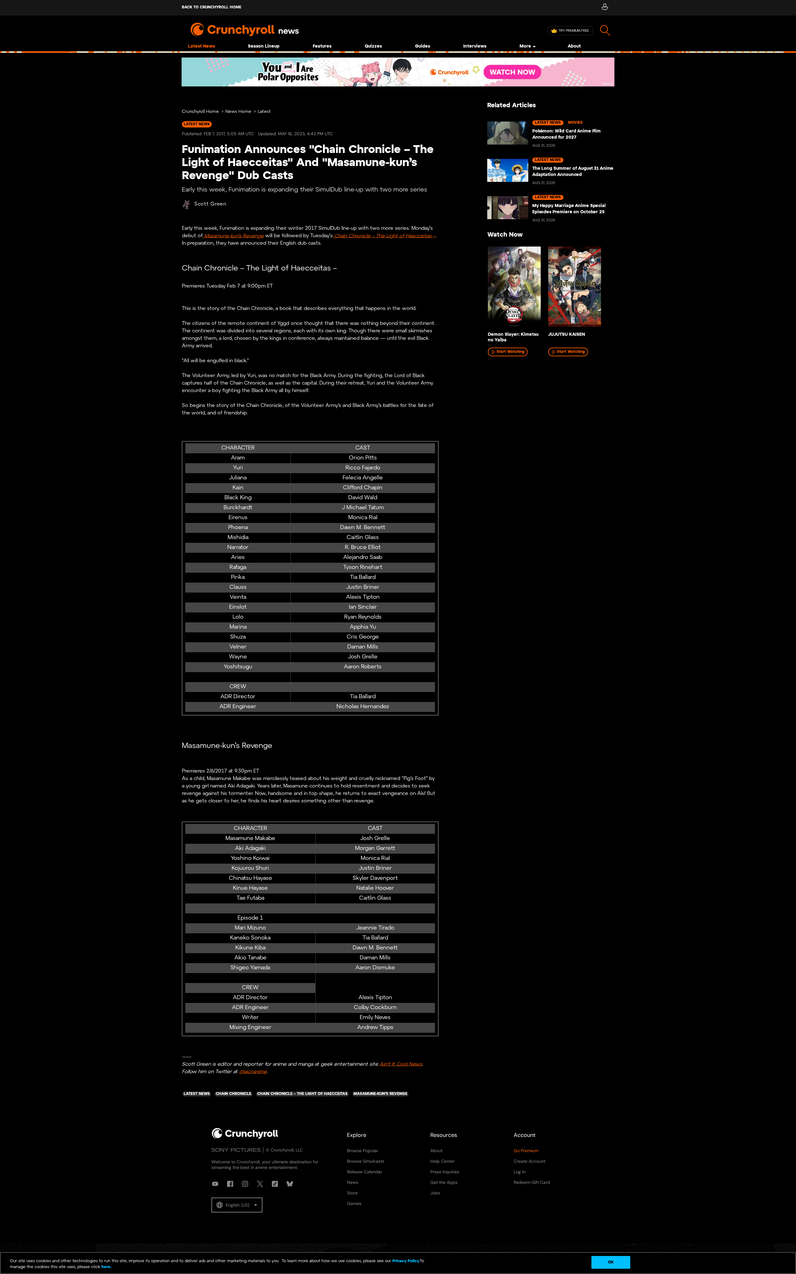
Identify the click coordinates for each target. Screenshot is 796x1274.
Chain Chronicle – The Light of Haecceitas (383, 235)
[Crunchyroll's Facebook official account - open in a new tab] (230, 1183)
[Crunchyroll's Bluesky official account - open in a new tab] (289, 1183)
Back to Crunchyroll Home (211, 7)
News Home (238, 112)
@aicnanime (253, 1071)
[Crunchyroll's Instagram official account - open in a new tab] (245, 1183)
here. (106, 1267)
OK (611, 1262)
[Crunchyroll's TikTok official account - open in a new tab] (274, 1183)
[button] (236, 1205)
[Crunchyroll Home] (245, 1137)
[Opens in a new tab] (398, 72)
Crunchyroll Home (200, 112)
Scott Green (210, 204)
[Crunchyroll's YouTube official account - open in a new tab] (215, 1183)
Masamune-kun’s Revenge (233, 235)
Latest (264, 112)
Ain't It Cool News (401, 1064)
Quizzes (373, 46)
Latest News (201, 46)
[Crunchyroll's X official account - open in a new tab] (259, 1183)
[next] (600, 288)
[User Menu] (604, 7)
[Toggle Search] (605, 30)
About (574, 46)
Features (322, 46)
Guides (422, 46)
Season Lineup (264, 46)
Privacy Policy (405, 1261)
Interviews (474, 46)
